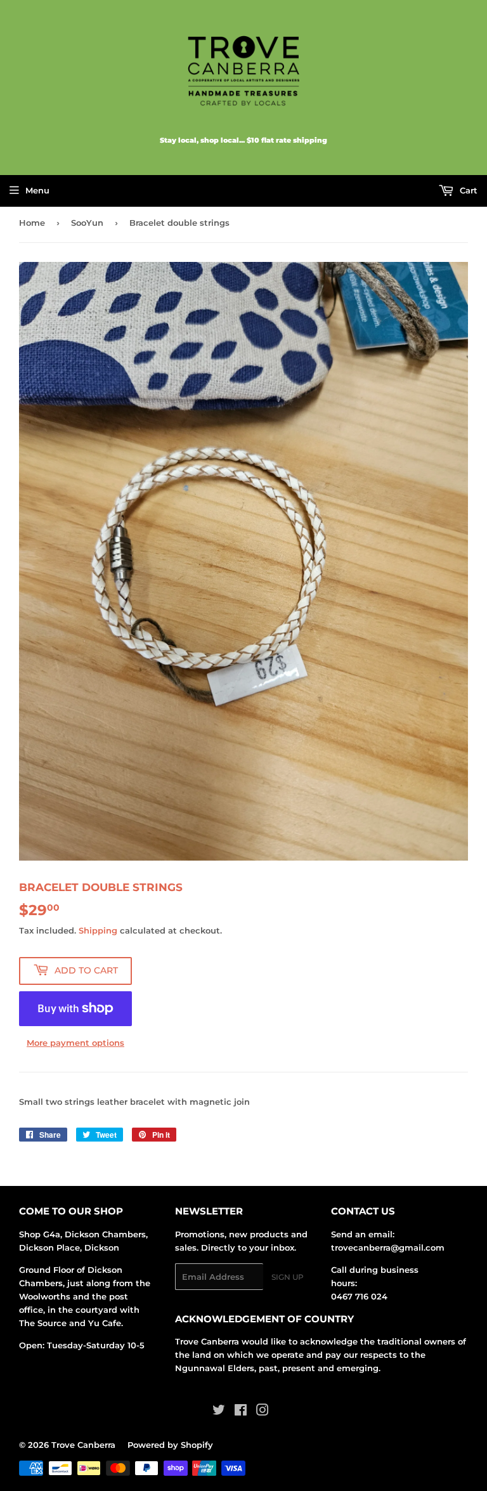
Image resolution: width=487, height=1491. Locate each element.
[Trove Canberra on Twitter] (218, 1412)
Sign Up (287, 1277)
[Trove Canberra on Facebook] (240, 1412)
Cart (467, 190)
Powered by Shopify (170, 1445)
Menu (37, 190)
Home (32, 223)
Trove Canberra (83, 1445)
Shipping (98, 930)
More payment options (75, 1043)
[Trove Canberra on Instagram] (262, 1412)
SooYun (87, 223)
